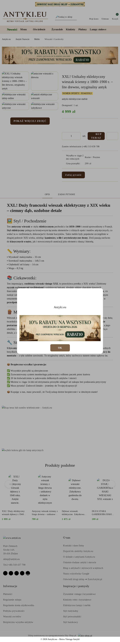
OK (60, 347)
